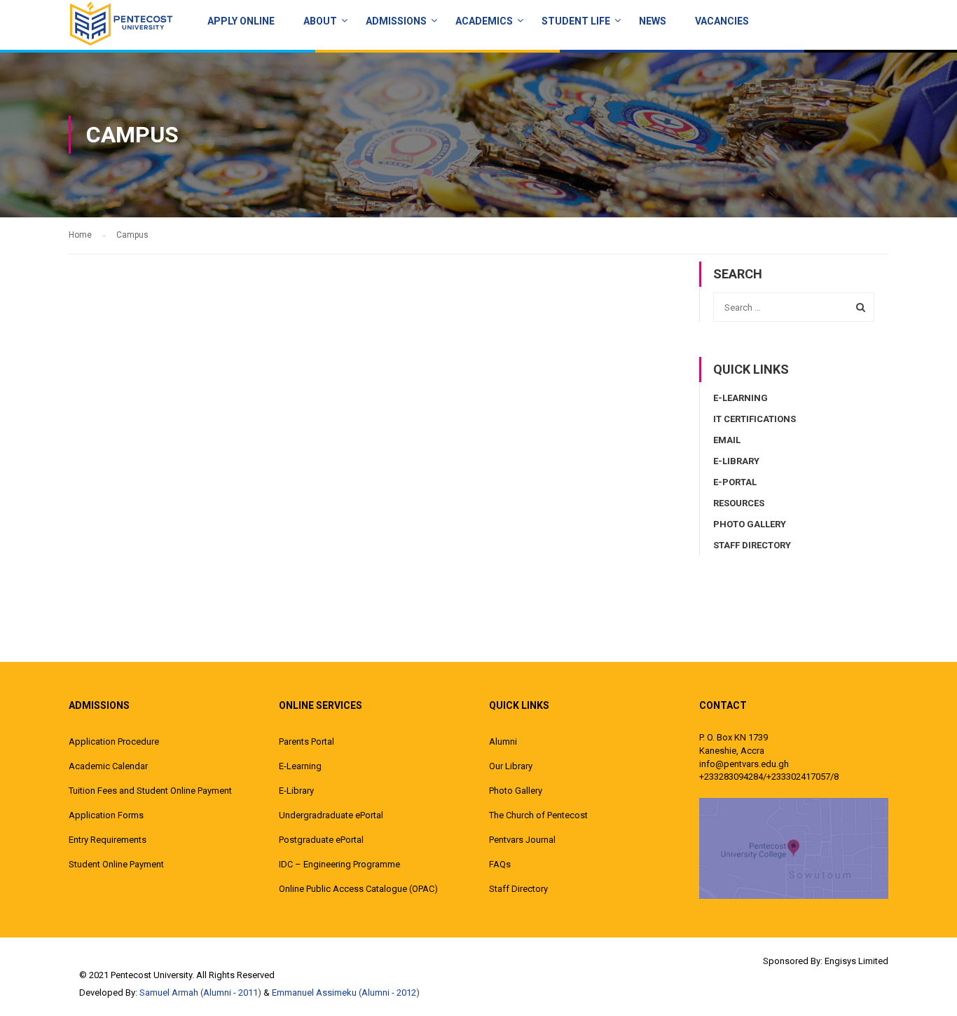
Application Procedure (114, 741)
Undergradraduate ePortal (331, 815)
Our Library (510, 766)
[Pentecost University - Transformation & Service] (121, 23)
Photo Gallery (749, 524)
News (652, 21)
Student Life (576, 21)
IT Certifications (754, 419)
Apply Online (241, 21)
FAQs (500, 864)
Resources (738, 503)
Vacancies (722, 21)
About (320, 21)
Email (727, 440)
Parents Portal (306, 741)
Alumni (503, 741)
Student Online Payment (116, 864)
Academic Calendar (108, 766)
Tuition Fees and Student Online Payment (150, 790)
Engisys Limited (856, 961)
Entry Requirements (107, 839)
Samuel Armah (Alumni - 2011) (200, 992)
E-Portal (735, 482)
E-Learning (740, 398)
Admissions (396, 21)
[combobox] (793, 307)
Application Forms (106, 815)
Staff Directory (752, 545)
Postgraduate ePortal (321, 839)
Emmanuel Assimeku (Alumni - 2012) (346, 992)
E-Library (736, 461)
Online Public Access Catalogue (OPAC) (358, 888)
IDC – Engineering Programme (339, 864)
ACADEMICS (484, 21)
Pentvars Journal (522, 839)
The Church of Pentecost (538, 815)
